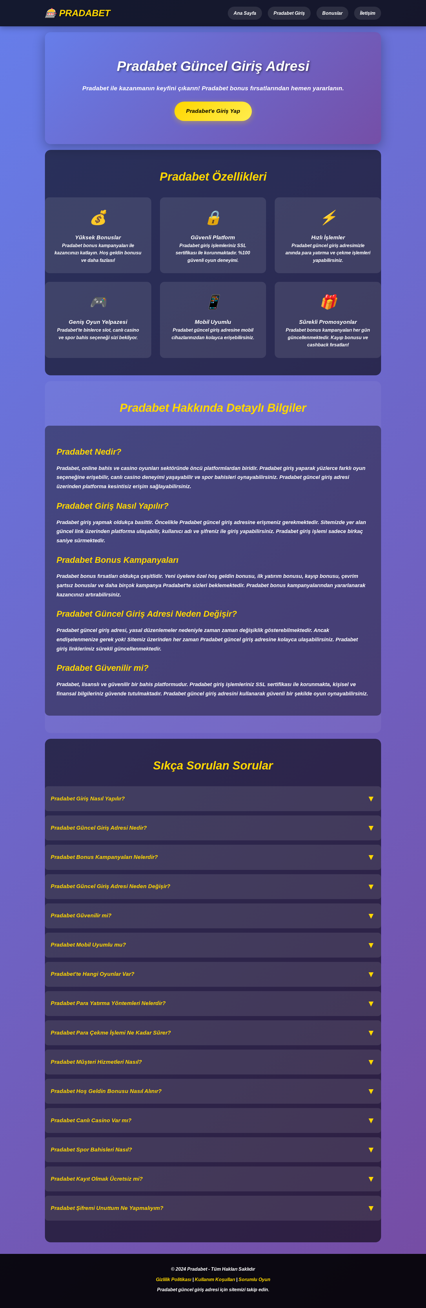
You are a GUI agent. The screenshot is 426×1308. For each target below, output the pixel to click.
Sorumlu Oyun (254, 1279)
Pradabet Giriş (289, 13)
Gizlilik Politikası (173, 1279)
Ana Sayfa (245, 13)
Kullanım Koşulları (215, 1279)
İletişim (367, 13)
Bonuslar (332, 13)
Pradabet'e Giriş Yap (213, 111)
